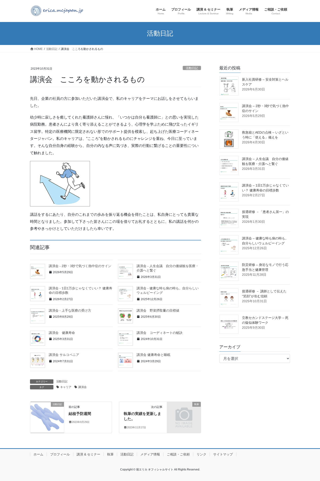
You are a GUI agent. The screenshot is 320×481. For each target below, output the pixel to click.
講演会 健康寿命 (62, 333)
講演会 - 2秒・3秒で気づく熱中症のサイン (80, 266)
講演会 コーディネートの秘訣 (159, 333)
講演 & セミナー (88, 454)
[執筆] (184, 412)
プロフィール (60, 454)
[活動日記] (47, 415)
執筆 (110, 454)
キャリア (65, 387)
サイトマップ (223, 454)
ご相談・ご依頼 (178, 454)
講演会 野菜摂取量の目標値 (158, 310)
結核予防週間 (80, 414)
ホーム (38, 454)
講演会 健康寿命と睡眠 (153, 355)
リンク (201, 454)
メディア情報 (150, 454)
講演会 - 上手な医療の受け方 (70, 310)
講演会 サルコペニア (64, 355)
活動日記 (192, 68)
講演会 (82, 387)
